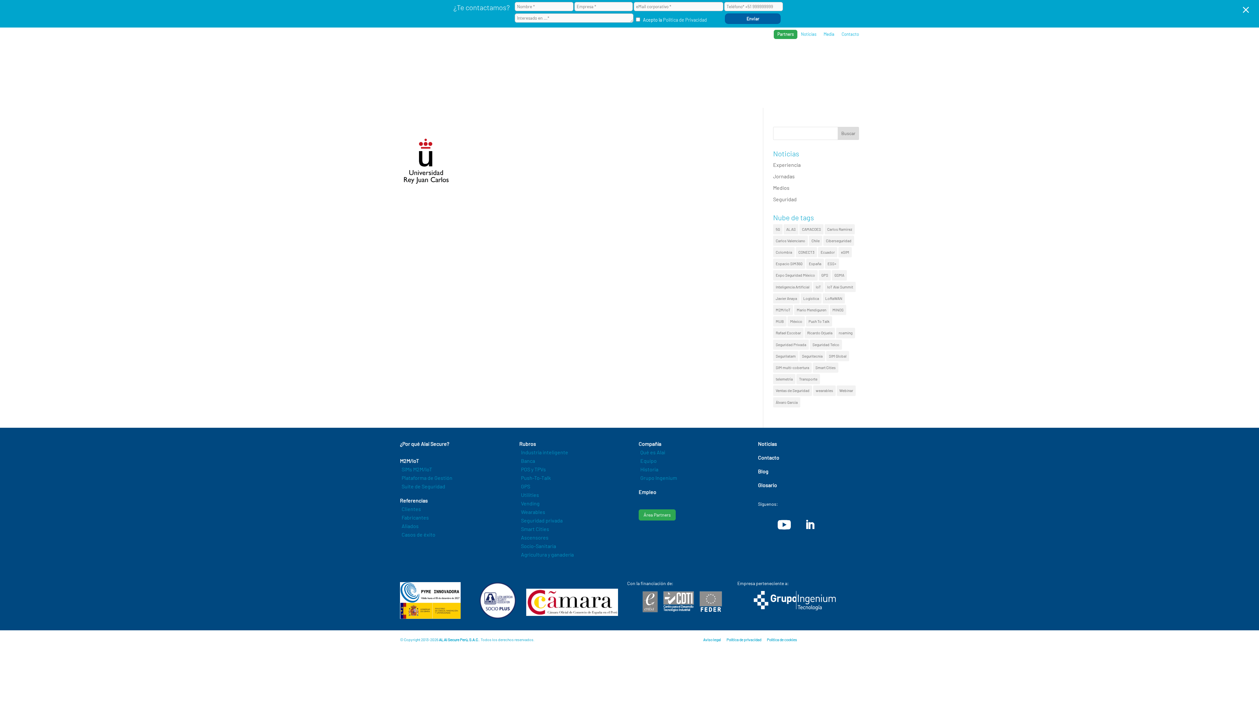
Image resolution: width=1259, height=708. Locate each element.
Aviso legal (712, 639)
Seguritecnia (812, 356)
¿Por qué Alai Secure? (646, 56)
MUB (780, 321)
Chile (815, 240)
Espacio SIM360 (789, 263)
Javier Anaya (786, 298)
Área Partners (657, 515)
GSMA (839, 275)
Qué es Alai (652, 452)
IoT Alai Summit (840, 287)
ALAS (791, 229)
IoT (818, 287)
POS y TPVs (533, 469)
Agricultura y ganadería (547, 554)
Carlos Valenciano (790, 240)
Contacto (850, 34)
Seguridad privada (542, 520)
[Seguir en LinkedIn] (810, 525)
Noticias (808, 34)
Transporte (808, 379)
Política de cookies (782, 639)
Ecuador (828, 252)
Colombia (784, 252)
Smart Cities (825, 367)
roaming (845, 332)
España (815, 263)
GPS (824, 275)
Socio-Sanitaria (538, 546)
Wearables (533, 512)
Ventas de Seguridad (792, 390)
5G (778, 229)
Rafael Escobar (788, 332)
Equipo (648, 461)
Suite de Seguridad (423, 486)
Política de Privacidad (685, 20)
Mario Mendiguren (811, 309)
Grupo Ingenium (658, 478)
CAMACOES (811, 229)
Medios (781, 188)
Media (829, 34)
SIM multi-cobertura (792, 367)
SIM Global (838, 356)
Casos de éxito (418, 534)
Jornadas (784, 176)
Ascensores (535, 537)
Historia (649, 469)
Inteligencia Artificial (792, 287)
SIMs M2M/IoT (417, 469)
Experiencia (787, 165)
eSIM (845, 252)
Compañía (795, 56)
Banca (528, 461)
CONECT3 (806, 252)
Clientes (411, 509)
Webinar (846, 390)
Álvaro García (787, 402)
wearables (824, 390)
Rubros (723, 56)
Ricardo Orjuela (819, 332)
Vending (530, 503)
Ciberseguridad (838, 240)
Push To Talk (819, 321)
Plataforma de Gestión (427, 478)
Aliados (410, 526)
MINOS (838, 309)
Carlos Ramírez (839, 229)
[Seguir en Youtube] (784, 525)
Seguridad (785, 199)
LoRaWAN (833, 298)
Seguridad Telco (825, 344)
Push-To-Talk (536, 478)
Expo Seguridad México (795, 275)
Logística (811, 298)
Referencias (758, 56)
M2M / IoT (693, 56)
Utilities (530, 495)
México (796, 321)
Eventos (826, 56)
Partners (785, 34)
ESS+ (832, 263)
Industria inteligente (544, 452)
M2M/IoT (783, 309)
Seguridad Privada (791, 344)
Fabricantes (415, 517)
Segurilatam (786, 356)
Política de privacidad (744, 639)
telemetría (784, 379)
